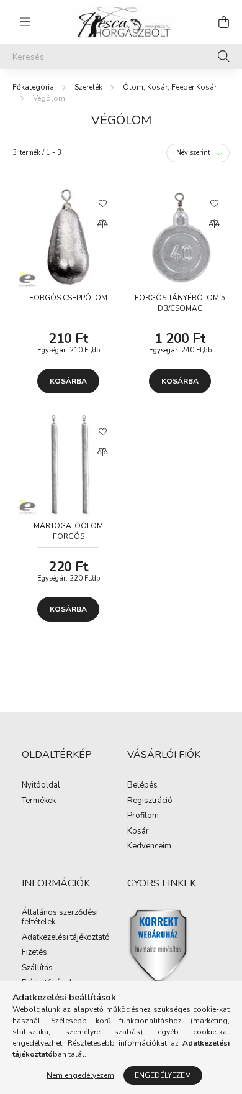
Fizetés (34, 953)
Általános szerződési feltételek (60, 917)
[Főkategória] (33, 87)
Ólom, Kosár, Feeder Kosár (170, 87)
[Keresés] (224, 56)
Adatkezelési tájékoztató (66, 938)
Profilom (143, 816)
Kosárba (68, 381)
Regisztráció (150, 801)
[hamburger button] (24, 21)
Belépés (142, 786)
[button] (102, 202)
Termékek (39, 801)
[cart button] (223, 21)
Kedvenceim (149, 847)
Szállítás (37, 968)
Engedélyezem (163, 1075)
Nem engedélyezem (80, 1075)
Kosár (138, 832)
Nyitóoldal (41, 786)
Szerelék (88, 87)
